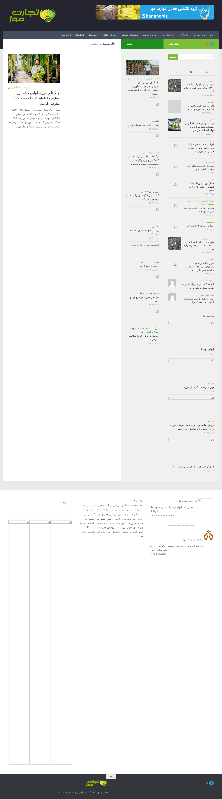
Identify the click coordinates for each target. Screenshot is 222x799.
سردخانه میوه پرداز (188, 501)
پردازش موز (167, 34)
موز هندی (119, 523)
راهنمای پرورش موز (148, 265)
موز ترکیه (131, 519)
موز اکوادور (94, 514)
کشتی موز (91, 532)
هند (80, 523)
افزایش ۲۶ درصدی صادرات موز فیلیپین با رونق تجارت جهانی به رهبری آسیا (200, 148)
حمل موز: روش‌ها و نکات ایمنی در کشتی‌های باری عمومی (201, 187)
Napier (140, 505)
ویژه (203, 81)
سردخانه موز (150, 34)
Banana (134, 505)
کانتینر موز (133, 532)
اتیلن (115, 505)
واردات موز (138, 527)
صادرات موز (133, 514)
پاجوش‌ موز (127, 527)
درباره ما (64, 502)
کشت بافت (101, 532)
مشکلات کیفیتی (129, 34)
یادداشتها (80, 34)
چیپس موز (94, 527)
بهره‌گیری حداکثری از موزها (198, 387)
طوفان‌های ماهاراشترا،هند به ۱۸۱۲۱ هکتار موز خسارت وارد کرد (199, 88)
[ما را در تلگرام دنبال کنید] (212, 44)
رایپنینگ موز (95, 510)
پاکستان (119, 527)
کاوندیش (125, 532)
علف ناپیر (122, 514)
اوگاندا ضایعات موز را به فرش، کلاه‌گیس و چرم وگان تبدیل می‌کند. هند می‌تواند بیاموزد (143, 160)
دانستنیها (93, 34)
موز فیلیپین (93, 519)
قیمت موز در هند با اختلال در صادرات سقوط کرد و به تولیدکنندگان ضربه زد (199, 127)
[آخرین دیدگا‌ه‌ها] (206, 72)
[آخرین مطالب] (175, 72)
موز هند (131, 523)
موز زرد (115, 519)
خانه (211, 34)
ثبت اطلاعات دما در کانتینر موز (143, 125)
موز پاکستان (106, 523)
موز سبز (105, 518)
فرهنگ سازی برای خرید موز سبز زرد (193, 466)
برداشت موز (105, 505)
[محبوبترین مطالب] (191, 72)
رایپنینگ (104, 509)
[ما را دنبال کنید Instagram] (207, 44)
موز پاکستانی (93, 523)
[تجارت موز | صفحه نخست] (32, 15)
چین (100, 527)
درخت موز (113, 509)
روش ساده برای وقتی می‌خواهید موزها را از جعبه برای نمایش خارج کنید (200, 266)
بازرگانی (183, 34)
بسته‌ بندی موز (92, 505)
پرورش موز (198, 34)
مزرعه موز (113, 514)
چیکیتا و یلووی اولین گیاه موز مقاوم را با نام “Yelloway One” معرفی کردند (37, 98)
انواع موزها (207, 349)
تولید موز (135, 509)
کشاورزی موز (113, 531)
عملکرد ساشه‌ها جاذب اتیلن (200, 225)
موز (104, 513)
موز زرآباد (122, 519)
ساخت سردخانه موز (193, 539)
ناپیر (84, 523)
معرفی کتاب (109, 34)
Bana (128, 505)
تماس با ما (64, 509)
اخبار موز (66, 34)
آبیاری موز (122, 505)
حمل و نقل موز (124, 510)
